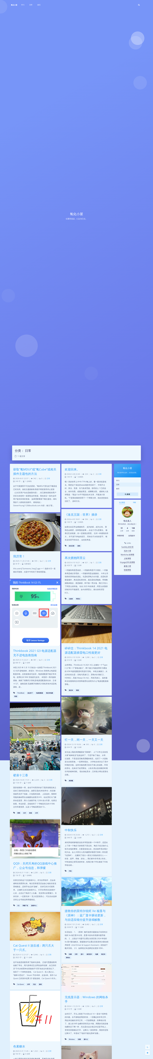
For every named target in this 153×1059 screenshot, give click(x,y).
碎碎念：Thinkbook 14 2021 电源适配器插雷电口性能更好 (86, 650)
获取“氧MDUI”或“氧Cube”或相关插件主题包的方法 (34, 471)
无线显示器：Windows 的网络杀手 (86, 999)
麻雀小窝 (127, 566)
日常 (117, 484)
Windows (72, 1039)
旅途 (30, 813)
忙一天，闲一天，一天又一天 (84, 740)
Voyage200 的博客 (127, 562)
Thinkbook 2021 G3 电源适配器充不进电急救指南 (34, 653)
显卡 (82, 954)
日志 (34, 984)
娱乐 (117, 489)
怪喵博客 (127, 570)
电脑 (96, 954)
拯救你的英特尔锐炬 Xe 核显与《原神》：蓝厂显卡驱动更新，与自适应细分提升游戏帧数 (85, 915)
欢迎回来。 (72, 469)
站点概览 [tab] (122, 502)
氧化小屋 (14, 5)
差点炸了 (30, 693)
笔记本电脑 (49, 693)
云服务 (71, 599)
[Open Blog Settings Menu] (147, 1052)
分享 (28, 984)
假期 (18, 813)
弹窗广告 (25, 905)
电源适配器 (39, 693)
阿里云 (78, 599)
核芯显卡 (89, 954)
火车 (36, 813)
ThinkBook (20, 693)
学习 (117, 480)
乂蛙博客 (127, 558)
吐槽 (70, 954)
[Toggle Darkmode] (147, 1047)
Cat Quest (20, 984)
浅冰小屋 (127, 551)
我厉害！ (19, 556)
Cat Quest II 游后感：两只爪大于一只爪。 (33, 947)
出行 (24, 813)
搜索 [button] (128, 494)
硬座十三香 (20, 775)
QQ (18, 905)
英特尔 (68, 958)
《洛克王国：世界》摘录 (81, 514)
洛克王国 (71, 546)
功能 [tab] (134, 502)
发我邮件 (131, 536)
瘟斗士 (86, 1039)
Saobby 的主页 (127, 547)
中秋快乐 (71, 830)
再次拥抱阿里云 (75, 558)
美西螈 (71, 781)
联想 (15, 696)
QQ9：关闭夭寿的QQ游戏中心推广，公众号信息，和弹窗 (35, 865)
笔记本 (71, 690)
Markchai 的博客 (127, 554)
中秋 (70, 871)
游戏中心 (34, 905)
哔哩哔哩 (120, 536)
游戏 (79, 546)
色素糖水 (19, 1046)
